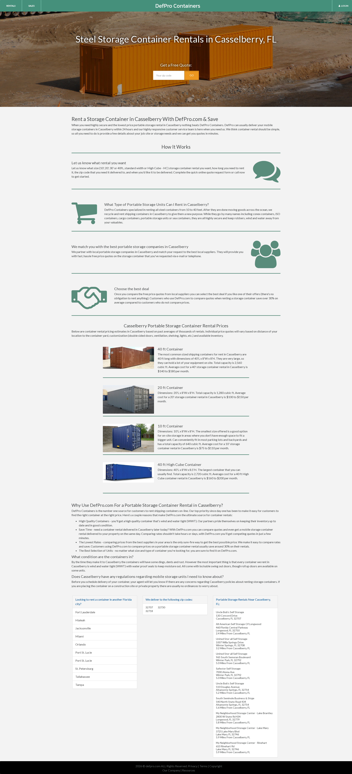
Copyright (215, 766)
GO (192, 75)
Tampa (79, 684)
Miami (79, 636)
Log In (344, 5)
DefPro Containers (177, 6)
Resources (188, 770)
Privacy (192, 766)
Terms (203, 766)
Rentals (10, 5)
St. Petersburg (84, 668)
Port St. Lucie (83, 652)
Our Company (171, 770)
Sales (31, 5)
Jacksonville (83, 628)
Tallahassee (82, 676)
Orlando (80, 644)
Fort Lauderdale (85, 612)
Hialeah (80, 620)
